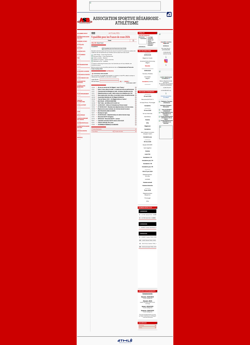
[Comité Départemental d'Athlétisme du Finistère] (166, 115)
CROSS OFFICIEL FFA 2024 (105, 122)
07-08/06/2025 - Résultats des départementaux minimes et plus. (115, 107)
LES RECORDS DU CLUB (82, 78)
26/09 (93, 97)
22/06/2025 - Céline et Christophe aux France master (112, 105)
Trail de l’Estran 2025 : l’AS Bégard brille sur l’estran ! (112, 99)
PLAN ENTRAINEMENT (83, 93)
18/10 (93, 120)
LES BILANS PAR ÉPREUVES (81, 82)
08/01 (93, 115)
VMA (78, 58)
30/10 (93, 95)
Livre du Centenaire (144, 35)
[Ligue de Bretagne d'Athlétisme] (166, 111)
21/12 (93, 117)
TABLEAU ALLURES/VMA (81, 101)
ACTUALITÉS (80, 44)
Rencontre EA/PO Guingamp (105, 117)
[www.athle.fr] (169, 16)
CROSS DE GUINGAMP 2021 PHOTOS (82, 119)
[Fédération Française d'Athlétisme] (166, 102)
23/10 (93, 119)
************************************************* (86, 61)
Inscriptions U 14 (147, 157)
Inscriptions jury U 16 (147, 167)
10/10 (93, 122)
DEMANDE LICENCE (82, 41)
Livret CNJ (147, 154)
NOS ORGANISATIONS (82, 64)
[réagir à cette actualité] (136, 87)
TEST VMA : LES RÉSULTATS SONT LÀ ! (109, 103)
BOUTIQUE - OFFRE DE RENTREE (107, 101)
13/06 (93, 87)
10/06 (93, 107)
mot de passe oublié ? (131, 83)
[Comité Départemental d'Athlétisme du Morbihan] (166, 123)
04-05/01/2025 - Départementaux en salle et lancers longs (114, 115)
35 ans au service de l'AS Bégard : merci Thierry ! (111, 87)
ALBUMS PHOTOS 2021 (82, 123)
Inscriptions (145, 81)
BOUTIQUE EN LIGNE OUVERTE (106, 111)
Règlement (147, 126)
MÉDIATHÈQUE (81, 115)
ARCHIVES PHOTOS (82, 131)
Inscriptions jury (147, 137)
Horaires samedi (147, 182)
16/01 (93, 113)
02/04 (93, 109)
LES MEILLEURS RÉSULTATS (81, 86)
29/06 (93, 105)
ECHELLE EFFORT (81, 105)
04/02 (93, 111)
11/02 (93, 89)
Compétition (94, 46)
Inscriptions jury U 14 (147, 160)
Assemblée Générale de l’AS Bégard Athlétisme (111, 97)
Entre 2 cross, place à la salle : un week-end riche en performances (116, 89)
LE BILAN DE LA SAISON (83, 71)
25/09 (93, 99)
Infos (147, 123)
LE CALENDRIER (81, 54)
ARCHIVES (80, 137)
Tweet (109, 40)
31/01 (93, 91)
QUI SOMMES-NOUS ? (82, 33)
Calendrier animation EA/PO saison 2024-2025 (111, 120)
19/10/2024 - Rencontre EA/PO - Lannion (109, 119)
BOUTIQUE (80, 48)
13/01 (93, 93)
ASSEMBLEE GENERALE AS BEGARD (108, 124)
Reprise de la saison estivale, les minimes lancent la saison (114, 109)
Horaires (147, 120)
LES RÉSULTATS (81, 51)
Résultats (147, 66)
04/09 (93, 103)
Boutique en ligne (102, 113)
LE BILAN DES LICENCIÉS (83, 74)
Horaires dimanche (147, 185)
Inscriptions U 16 (147, 163)
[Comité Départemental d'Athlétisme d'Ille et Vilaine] (166, 119)
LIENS (78, 111)
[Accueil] (84, 23)
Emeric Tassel (100, 43)
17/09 (93, 101)
